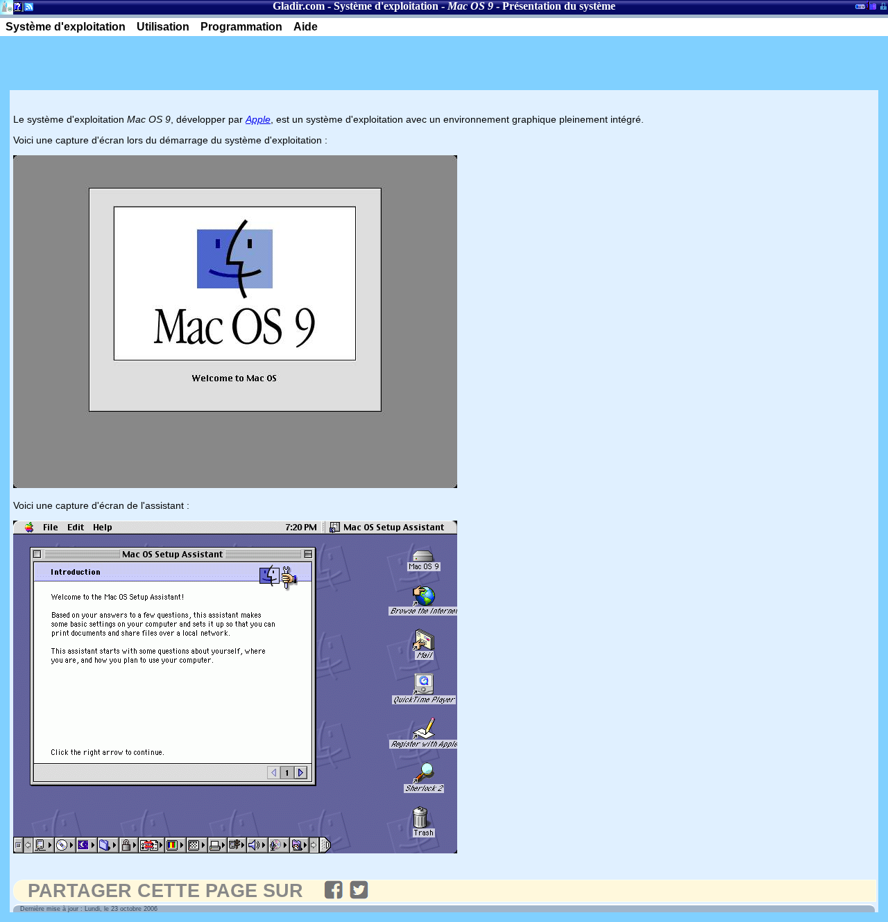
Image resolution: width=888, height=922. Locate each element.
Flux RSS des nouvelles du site (26, 9)
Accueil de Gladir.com (6, 6)
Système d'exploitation (386, 6)
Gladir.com (299, 6)
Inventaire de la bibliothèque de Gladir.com (871, 5)
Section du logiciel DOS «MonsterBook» (860, 9)
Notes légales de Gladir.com (15, 9)
